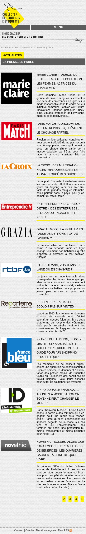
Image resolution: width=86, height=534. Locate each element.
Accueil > (5, 47)
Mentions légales (46, 530)
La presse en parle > (43, 47)
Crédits (29, 530)
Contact (19, 530)
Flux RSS (64, 530)
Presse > (27, 47)
